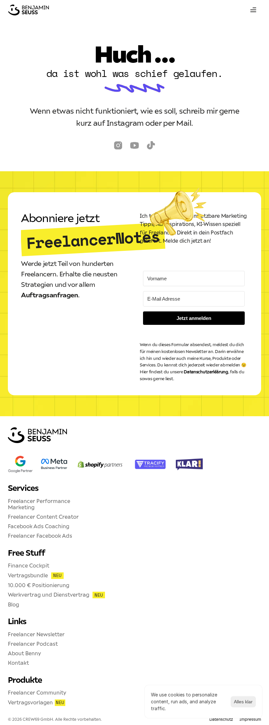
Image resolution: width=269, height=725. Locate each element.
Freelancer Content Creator (43, 516)
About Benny (24, 653)
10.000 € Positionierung (38, 585)
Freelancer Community (37, 692)
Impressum (250, 719)
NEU (57, 575)
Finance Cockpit (28, 565)
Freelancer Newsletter (36, 634)
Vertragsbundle (28, 575)
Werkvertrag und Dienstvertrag (48, 594)
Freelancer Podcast (33, 644)
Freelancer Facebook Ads (40, 535)
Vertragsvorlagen (30, 702)
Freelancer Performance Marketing (40, 504)
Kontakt (18, 663)
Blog (13, 604)
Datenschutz (221, 719)
